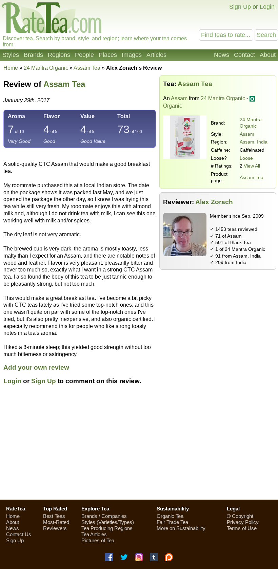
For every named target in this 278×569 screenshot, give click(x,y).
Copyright (242, 516)
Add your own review (36, 367)
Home (10, 68)
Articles (156, 54)
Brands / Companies (104, 516)
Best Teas (54, 516)
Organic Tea (170, 516)
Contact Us (18, 534)
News (221, 54)
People (84, 54)
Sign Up (240, 6)
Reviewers (55, 528)
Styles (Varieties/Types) (107, 522)
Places (108, 54)
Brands (33, 54)
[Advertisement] (139, 446)
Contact (244, 54)
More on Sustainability (181, 528)
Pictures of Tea (97, 540)
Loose (246, 158)
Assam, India (253, 142)
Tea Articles (94, 534)
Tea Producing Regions (107, 528)
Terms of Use (242, 528)
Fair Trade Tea (172, 522)
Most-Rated (56, 522)
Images (132, 54)
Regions (59, 54)
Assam (179, 98)
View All (252, 166)
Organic (172, 106)
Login (267, 6)
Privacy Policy (243, 522)
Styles (10, 54)
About (268, 54)
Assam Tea (251, 177)
